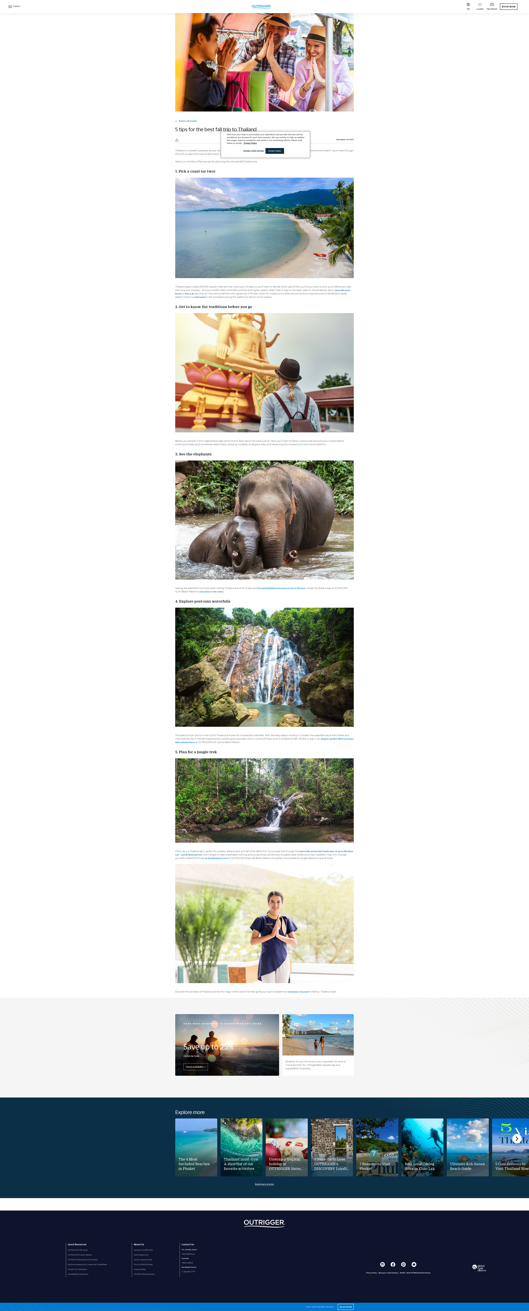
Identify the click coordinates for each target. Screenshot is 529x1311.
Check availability (194, 1067)
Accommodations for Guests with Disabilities (87, 1264)
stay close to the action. (212, 591)
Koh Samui (200, 297)
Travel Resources (141, 1255)
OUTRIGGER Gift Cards (78, 1250)
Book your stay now (298, 992)
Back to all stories (188, 121)
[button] (177, 140)
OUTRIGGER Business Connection (83, 1259)
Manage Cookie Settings (253, 151)
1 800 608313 (187, 1263)
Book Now (508, 6)
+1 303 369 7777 (188, 1271)
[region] (265, 144)
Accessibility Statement (78, 1274)
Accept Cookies (274, 151)
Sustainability (140, 1269)
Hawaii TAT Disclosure (77, 1269)
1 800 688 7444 (188, 1254)
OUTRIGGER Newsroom (144, 1274)
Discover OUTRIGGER (143, 1250)
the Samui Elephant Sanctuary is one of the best (281, 588)
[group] (196, 1147)
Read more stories (264, 1184)
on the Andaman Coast (216, 858)
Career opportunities (143, 1259)
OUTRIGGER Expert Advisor (80, 1255)
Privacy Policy (371, 1273)
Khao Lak (189, 293)
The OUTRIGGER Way (143, 1264)
